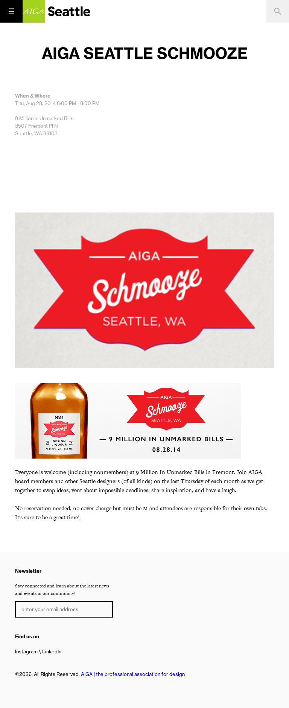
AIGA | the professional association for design (133, 674)
